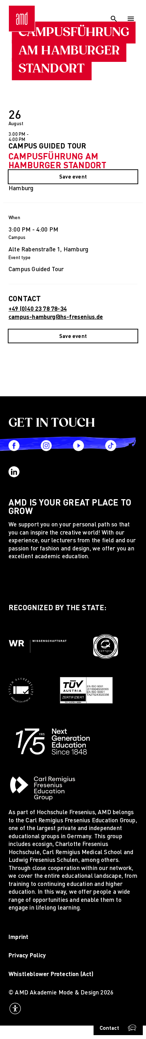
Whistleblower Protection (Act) (51, 973)
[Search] (113, 18)
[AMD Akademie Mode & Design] (22, 18)
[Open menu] (131, 18)
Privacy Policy (27, 955)
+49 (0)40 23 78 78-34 (38, 308)
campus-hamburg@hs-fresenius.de (56, 316)
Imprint (18, 936)
